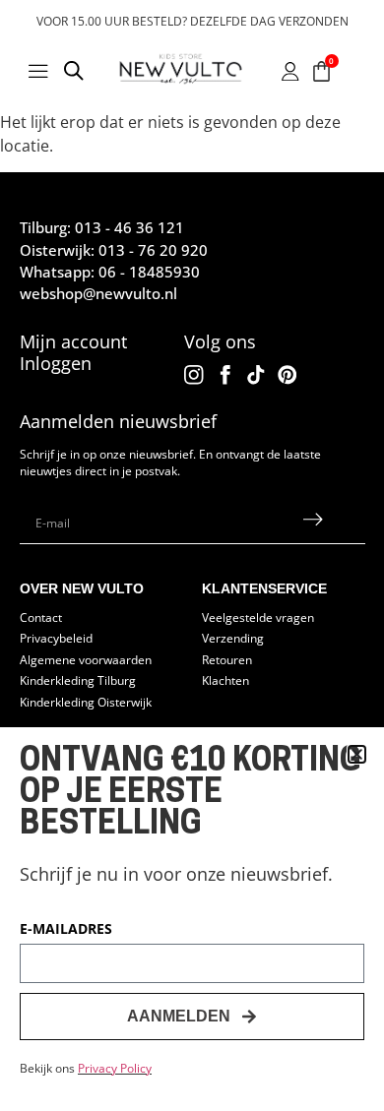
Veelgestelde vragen (258, 617)
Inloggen (56, 363)
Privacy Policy (115, 1068)
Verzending (233, 638)
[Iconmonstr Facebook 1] (225, 375)
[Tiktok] (256, 375)
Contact (41, 617)
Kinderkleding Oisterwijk (86, 702)
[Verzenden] (312, 523)
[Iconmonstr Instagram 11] (194, 375)
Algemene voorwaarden (86, 659)
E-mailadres (66, 930)
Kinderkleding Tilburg (78, 680)
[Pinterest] (287, 375)
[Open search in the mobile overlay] (74, 74)
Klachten (225, 680)
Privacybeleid (56, 638)
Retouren (227, 659)
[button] (357, 754)
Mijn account (73, 341)
